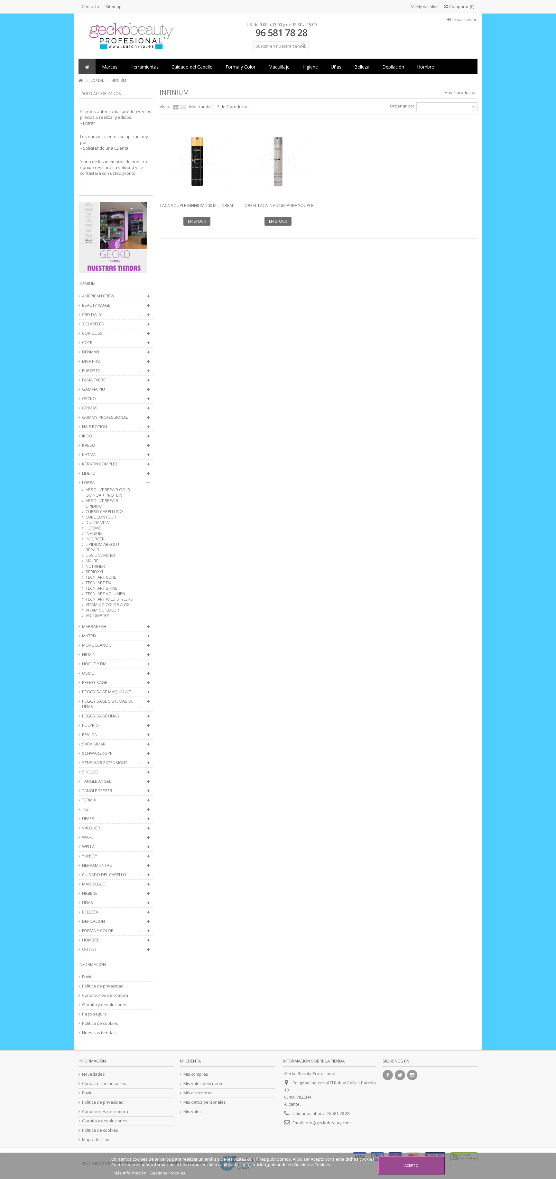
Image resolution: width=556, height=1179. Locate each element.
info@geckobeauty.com (328, 1123)
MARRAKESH (94, 626)
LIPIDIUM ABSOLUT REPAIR (103, 547)
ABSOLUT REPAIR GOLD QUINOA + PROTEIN (108, 492)
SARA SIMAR (94, 744)
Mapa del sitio (95, 1139)
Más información (130, 1173)
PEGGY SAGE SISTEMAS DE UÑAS (108, 703)
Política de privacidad (103, 986)
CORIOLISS (92, 333)
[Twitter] (400, 1075)
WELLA (88, 846)
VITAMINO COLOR (102, 610)
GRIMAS (89, 408)
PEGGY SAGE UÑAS (100, 716)
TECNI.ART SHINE (101, 588)
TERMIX (89, 800)
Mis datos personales (204, 1102)
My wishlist (426, 6)
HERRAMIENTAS (97, 865)
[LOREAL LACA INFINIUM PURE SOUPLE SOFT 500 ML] (278, 161)
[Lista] (183, 107)
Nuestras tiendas (99, 1032)
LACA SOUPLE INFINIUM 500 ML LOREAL (197, 205)
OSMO (88, 673)
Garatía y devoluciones (104, 1004)
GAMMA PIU (93, 389)
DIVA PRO (91, 361)
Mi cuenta (190, 1061)
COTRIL (89, 342)
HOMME (93, 528)
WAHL (87, 837)
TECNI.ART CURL (101, 577)
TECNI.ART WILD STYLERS (109, 599)
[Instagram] (412, 1075)
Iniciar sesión (464, 19)
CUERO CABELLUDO (104, 511)
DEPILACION (93, 921)
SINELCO (90, 772)
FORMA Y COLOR (98, 930)
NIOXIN (89, 654)
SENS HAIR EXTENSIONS (105, 762)
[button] (110, 66)
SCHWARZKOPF (97, 753)
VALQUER (91, 828)
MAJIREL (93, 561)
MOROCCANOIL (96, 645)
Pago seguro (94, 1014)
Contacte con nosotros (104, 1083)
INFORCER (95, 539)
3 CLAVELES (93, 324)
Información (92, 964)
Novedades (93, 1074)
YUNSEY (89, 856)
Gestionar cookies (167, 1173)
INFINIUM (94, 533)
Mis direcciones (198, 1093)
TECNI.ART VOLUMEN (105, 593)
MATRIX (89, 636)
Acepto (411, 1165)
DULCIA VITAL (98, 522)
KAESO (88, 445)
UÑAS (87, 902)
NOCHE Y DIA (94, 664)
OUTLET (89, 949)
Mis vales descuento (203, 1083)
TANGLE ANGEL (96, 781)
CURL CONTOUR (101, 517)
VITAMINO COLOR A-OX (108, 604)
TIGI (85, 809)
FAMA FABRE (94, 380)
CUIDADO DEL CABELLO (104, 874)
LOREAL (89, 482)
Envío (87, 976)
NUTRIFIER (95, 566)
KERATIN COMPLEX (100, 464)
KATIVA (89, 454)
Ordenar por (402, 106)
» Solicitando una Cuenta (104, 148)
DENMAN (90, 352)
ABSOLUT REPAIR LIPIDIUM (102, 503)
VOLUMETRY (97, 615)
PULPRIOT (91, 725)
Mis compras (195, 1074)
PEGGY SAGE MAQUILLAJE (106, 692)
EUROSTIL (91, 370)
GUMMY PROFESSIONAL (105, 417)
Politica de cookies (100, 1023)
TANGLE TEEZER (97, 790)
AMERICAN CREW (98, 296)
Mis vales (192, 1111)
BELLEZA (90, 912)
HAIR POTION (94, 426)
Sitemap (114, 6)
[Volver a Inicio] (80, 81)
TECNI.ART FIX (98, 582)
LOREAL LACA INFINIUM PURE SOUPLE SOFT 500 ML (278, 208)
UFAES (88, 818)
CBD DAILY (92, 314)
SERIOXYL (95, 572)
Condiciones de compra (105, 995)
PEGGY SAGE (94, 682)
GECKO (89, 398)
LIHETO (89, 473)
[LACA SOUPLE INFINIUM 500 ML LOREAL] (197, 161)
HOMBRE (90, 940)
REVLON (89, 734)
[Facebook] (388, 1075)
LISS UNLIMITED (100, 555)
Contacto (90, 6)
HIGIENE (89, 893)
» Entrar (87, 123)
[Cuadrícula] (176, 107)
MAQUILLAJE (93, 884)
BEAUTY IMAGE (96, 305)
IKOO (87, 436)
